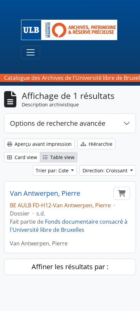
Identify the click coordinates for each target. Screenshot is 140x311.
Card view (25, 157)
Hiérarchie (99, 144)
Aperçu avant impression (42, 144)
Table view (61, 157)
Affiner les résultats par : (70, 266)
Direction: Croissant (106, 170)
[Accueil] (72, 30)
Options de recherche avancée (57, 123)
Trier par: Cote (53, 170)
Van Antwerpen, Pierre (45, 193)
